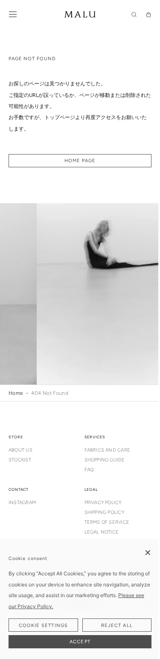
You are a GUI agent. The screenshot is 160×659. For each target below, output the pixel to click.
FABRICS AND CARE (107, 450)
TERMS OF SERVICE (107, 522)
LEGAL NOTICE (101, 532)
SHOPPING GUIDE (104, 460)
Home (16, 393)
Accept (80, 641)
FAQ (89, 469)
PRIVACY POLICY (103, 502)
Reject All (117, 625)
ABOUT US (20, 450)
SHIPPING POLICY (104, 512)
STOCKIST (20, 460)
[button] (12, 14)
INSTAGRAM (22, 502)
